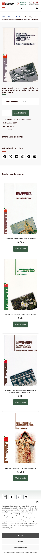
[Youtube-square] (26, 497)
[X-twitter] (18, 497)
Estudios (18, 17)
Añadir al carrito (21, 113)
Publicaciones (11, 17)
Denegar (21, 541)
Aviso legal (33, 552)
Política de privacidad (22, 552)
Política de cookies (9, 552)
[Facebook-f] (11, 497)
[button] (38, 502)
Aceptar (20, 535)
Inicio (3, 17)
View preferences (20, 547)
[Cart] (37, 8)
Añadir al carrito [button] (20, 248)
